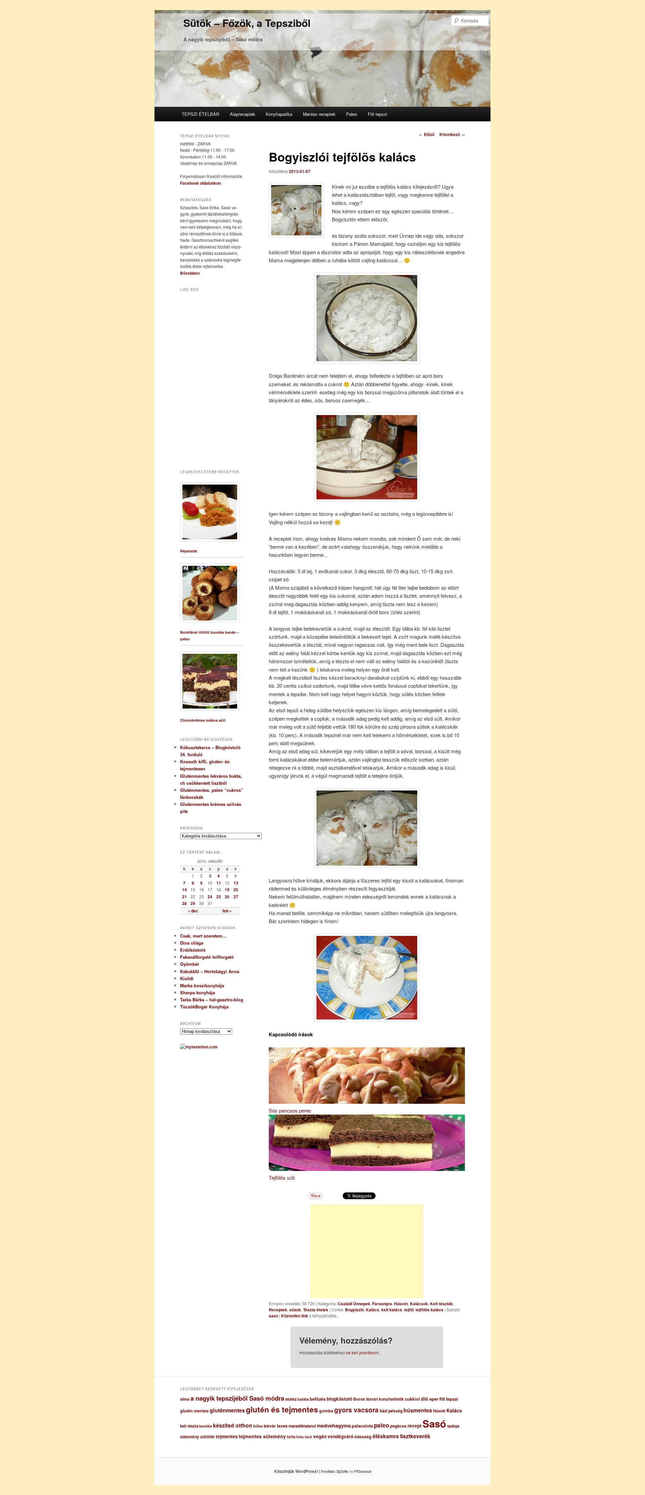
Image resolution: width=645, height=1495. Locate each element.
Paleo (351, 114)
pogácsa (398, 1426)
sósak (295, 1310)
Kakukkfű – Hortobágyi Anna (209, 971)
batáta (303, 1399)
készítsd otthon (232, 1425)
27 (235, 897)
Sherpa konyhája (197, 992)
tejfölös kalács (429, 1310)
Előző (426, 134)
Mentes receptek (319, 114)
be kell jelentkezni (362, 1352)
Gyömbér (189, 964)
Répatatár (188, 550)
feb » (227, 911)
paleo (381, 1425)
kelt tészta (189, 1426)
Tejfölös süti (282, 1177)
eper (433, 1399)
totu (300, 1436)
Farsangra (382, 1304)
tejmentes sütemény (262, 1436)
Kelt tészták (441, 1304)
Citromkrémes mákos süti (202, 720)
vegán (320, 1436)
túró (308, 1436)
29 (192, 903)
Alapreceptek (242, 114)
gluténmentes (227, 1410)
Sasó (434, 1423)
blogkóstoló (339, 1399)
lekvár (270, 1426)
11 (218, 883)
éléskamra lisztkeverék (401, 1436)
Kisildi (187, 978)
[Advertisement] (366, 1251)
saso (273, 1316)
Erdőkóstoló (193, 950)
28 (184, 903)
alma (184, 1399)
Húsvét (401, 1304)
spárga (453, 1426)
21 (184, 897)
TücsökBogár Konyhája (204, 1006)
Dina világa (191, 943)
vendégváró (340, 1436)
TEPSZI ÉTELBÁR (200, 114)
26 (227, 897)
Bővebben (190, 273)
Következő (452, 134)
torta (291, 1437)
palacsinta (362, 1426)
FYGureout (362, 1471)
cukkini (412, 1399)
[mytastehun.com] (199, 1047)
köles (258, 1426)
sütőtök (207, 1437)
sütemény (189, 1437)
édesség (363, 1437)
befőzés (318, 1399)
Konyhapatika (279, 114)
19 (227, 890)
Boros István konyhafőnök (378, 1399)
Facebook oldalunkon (200, 183)
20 (235, 890)
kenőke (205, 1426)
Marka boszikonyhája (202, 985)
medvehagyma (334, 1425)
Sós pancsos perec (290, 1110)
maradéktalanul (302, 1426)
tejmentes (227, 1436)
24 (210, 897)
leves (282, 1426)
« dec (193, 911)
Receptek (278, 1310)
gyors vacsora (356, 1409)
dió (424, 1398)
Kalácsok (419, 1304)
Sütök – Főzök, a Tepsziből (246, 22)
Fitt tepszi (377, 114)
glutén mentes (194, 1411)
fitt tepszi (448, 1399)
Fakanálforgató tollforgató (207, 957)
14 (184, 890)
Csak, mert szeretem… (203, 936)
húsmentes (417, 1410)
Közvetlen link (295, 1316)
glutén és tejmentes (282, 1409)
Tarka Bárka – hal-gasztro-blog (211, 999)
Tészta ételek (315, 1310)
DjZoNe (342, 1471)
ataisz (291, 1399)
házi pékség (391, 1411)
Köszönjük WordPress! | (305, 1471)
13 (235, 883)
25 (218, 897)
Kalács (372, 1310)
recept (414, 1425)
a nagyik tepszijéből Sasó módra (237, 1398)
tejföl (409, 1310)
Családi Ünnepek (354, 1304)
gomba (326, 1411)
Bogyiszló (354, 1310)
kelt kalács (391, 1310)
